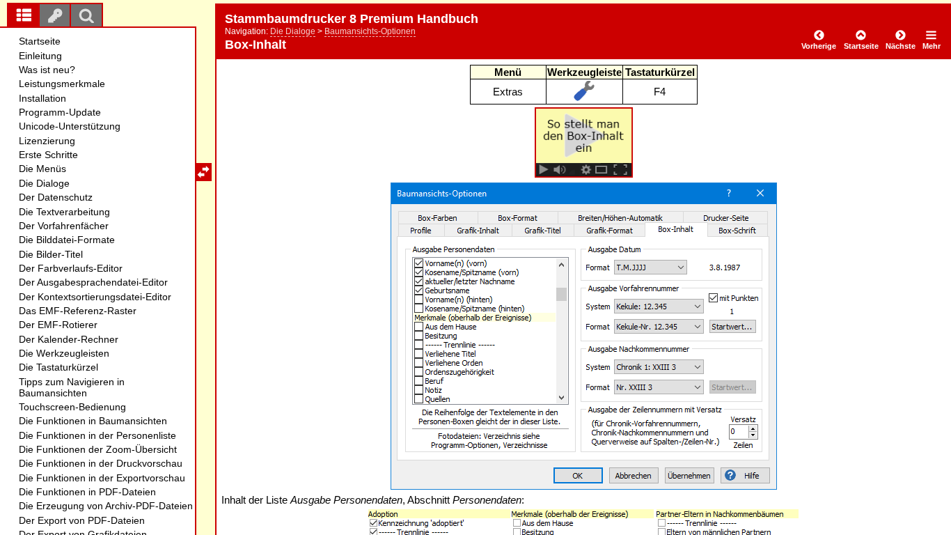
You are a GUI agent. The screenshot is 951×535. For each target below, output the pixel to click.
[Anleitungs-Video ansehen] (584, 174)
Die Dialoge (292, 31)
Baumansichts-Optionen (370, 31)
